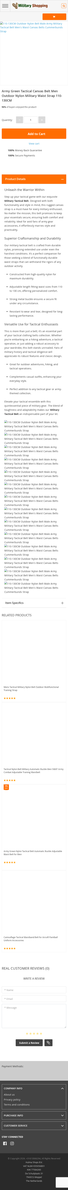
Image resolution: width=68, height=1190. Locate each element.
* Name (8, 990)
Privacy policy (12, 1099)
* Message (10, 1007)
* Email (8, 998)
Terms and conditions (17, 1104)
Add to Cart (36, 134)
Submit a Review (29, 1042)
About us (9, 1094)
